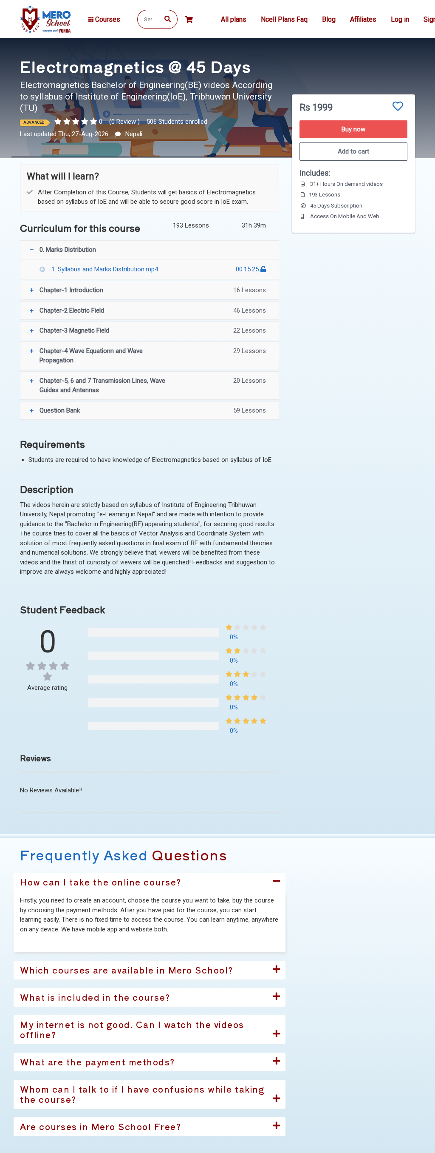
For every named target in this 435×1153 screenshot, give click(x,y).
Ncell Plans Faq (284, 19)
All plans (233, 19)
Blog (329, 19)
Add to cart (353, 151)
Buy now (353, 129)
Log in (400, 19)
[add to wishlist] (398, 106)
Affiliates (363, 19)
